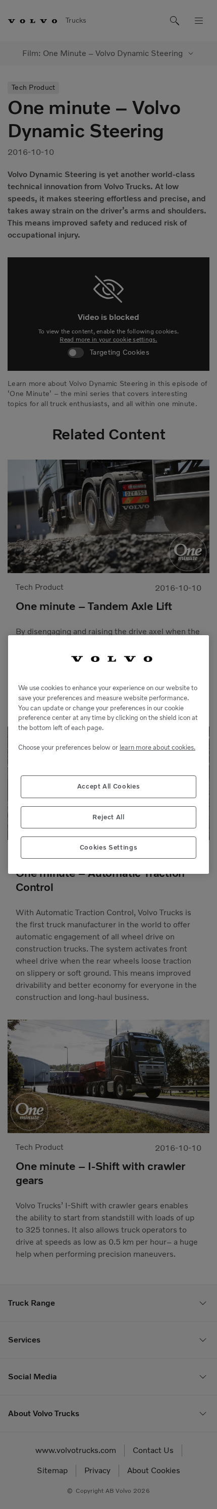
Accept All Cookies (108, 786)
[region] (108, 754)
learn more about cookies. (157, 747)
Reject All (108, 817)
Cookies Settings (109, 847)
